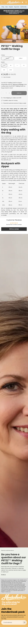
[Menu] (2, 2)
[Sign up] (24, 622)
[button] (22, 2)
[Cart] (26, 2)
